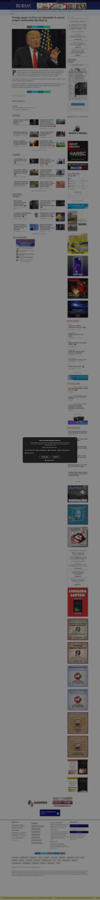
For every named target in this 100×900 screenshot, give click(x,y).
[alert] (50, 450)
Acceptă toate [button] (44, 457)
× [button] (75, 438)
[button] (50, 447)
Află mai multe (52, 445)
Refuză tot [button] (56, 457)
